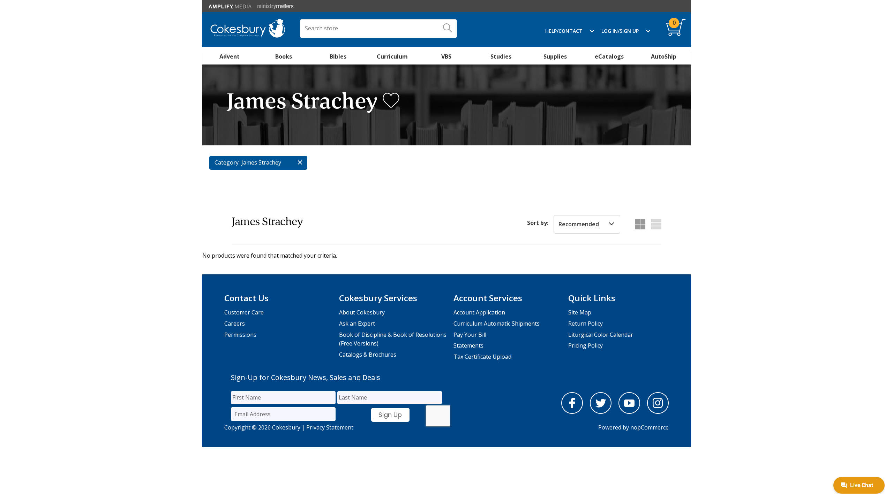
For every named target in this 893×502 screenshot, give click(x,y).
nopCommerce (649, 427)
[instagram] (658, 412)
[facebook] (572, 412)
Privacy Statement (329, 427)
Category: (227, 162)
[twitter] (600, 412)
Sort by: (537, 223)
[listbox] (587, 224)
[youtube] (629, 412)
